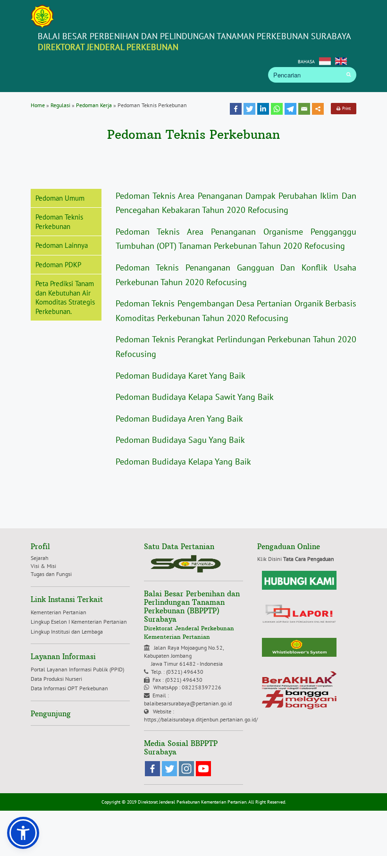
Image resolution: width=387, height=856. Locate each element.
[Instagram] (186, 768)
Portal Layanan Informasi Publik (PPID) (79, 669)
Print (345, 108)
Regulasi (60, 105)
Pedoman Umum (59, 198)
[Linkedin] (263, 109)
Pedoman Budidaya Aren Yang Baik (179, 418)
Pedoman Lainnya (61, 245)
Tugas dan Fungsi (51, 573)
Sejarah (40, 557)
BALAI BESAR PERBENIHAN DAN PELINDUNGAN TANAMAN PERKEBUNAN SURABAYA (194, 41)
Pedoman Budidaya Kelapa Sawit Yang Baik (195, 396)
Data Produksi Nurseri (56, 678)
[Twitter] (249, 109)
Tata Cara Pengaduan (308, 558)
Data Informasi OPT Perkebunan (69, 688)
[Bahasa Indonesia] (325, 60)
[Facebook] (236, 109)
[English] (341, 60)
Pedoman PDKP (58, 264)
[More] (318, 109)
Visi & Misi (43, 565)
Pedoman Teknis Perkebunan (59, 221)
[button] (23, 833)
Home (38, 105)
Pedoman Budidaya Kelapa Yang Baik (183, 461)
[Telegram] (290, 109)
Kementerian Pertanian (58, 612)
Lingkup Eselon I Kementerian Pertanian (79, 621)
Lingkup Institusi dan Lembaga (67, 631)
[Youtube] (203, 768)
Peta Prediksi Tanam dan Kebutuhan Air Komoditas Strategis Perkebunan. (65, 297)
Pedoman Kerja (94, 105)
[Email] (304, 109)
